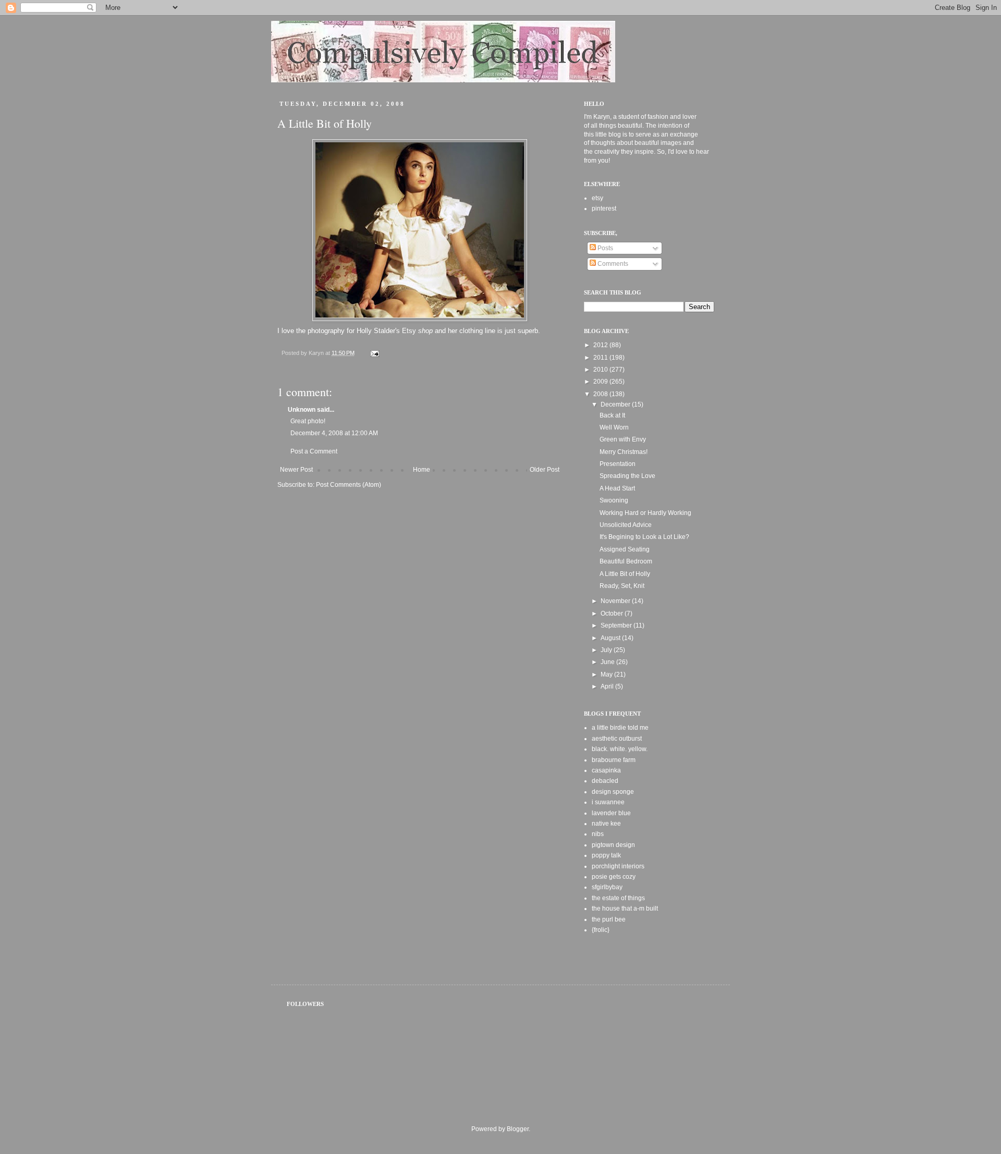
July (607, 650)
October (613, 613)
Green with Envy (623, 439)
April (608, 686)
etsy (597, 198)
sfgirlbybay (607, 887)
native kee (606, 823)
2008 (601, 394)
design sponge (613, 791)
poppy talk (606, 855)
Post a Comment (313, 451)
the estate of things (618, 898)
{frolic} (600, 930)
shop (425, 331)
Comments (612, 263)
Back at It (612, 415)
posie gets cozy (614, 876)
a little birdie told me (620, 727)
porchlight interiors (618, 866)
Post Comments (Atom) (348, 484)
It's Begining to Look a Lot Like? (644, 537)
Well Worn (614, 427)
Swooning (614, 500)
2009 (601, 381)
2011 (601, 357)
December (616, 404)
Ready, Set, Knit (622, 586)
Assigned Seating (625, 549)
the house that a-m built (625, 908)
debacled (605, 780)
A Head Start (617, 488)
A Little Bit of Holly (625, 574)
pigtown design (613, 845)
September (617, 625)
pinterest (604, 208)
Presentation (618, 464)
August (611, 638)
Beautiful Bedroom (626, 561)
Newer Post (296, 469)
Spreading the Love (627, 476)
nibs (598, 834)
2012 (601, 345)
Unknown (301, 409)
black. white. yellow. (620, 749)
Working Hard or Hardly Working (645, 513)
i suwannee (608, 802)
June (608, 662)
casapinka (606, 770)
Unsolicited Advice (626, 525)
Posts (604, 248)
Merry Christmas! (624, 452)
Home (421, 469)
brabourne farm (614, 760)
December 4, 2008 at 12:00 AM (334, 433)
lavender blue (611, 813)
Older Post (544, 469)
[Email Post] (374, 353)
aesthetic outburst (617, 738)
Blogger (518, 1129)
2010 (601, 369)
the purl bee (609, 919)
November (616, 601)
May (607, 674)
